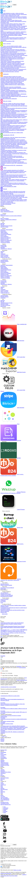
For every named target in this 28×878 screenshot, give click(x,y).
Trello (2, 787)
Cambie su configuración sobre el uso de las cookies (13, 875)
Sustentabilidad (4, 758)
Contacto (2, 755)
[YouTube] (5, 831)
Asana (2, 782)
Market (2, 795)
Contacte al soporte (4, 763)
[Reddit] (4, 842)
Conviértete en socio (5, 803)
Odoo (2, 792)
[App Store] (4, 817)
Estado (2, 766)
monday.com (3, 784)
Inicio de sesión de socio (6, 804)
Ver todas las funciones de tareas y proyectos (10, 71)
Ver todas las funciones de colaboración (9, 98)
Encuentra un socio (4, 802)
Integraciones (3, 306)
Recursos (2, 775)
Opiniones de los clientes (6, 772)
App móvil (3, 796)
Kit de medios (3, 754)
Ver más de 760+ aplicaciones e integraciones (10, 580)
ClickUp (2, 783)
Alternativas (3, 773)
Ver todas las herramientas (6, 204)
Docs (2, 780)
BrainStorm (19, 666)
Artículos (2, 769)
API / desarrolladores (5, 798)
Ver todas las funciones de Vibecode (8, 203)
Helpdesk (2, 760)
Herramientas (3, 752)
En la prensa (3, 756)
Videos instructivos (4, 762)
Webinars (2, 761)
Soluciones (3, 770)
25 (5, 736)
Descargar (3, 779)
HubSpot (2, 788)
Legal (4, 806)
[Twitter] (4, 828)
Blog (2, 636)
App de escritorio (4, 797)
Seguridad (5, 811)
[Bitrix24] (6, 2)
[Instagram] (4, 835)
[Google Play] (5, 820)
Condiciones (5, 807)
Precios (2, 205)
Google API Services (5, 799)
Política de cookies (17, 870)
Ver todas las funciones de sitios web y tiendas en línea (12, 132)
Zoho (2, 785)
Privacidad (5, 809)
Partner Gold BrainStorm (22, 680)
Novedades (3, 655)
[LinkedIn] (4, 838)
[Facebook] (4, 824)
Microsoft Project (4, 789)
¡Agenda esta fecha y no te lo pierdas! (8, 686)
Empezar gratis (4, 3)
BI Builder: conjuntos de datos (7, 723)
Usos (2, 774)
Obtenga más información (6, 873)
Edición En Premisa (5, 777)
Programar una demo (5, 765)
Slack (2, 790)
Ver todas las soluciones (5, 305)
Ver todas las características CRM (7, 41)
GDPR (4, 810)
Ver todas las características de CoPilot (8, 186)
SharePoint (3, 791)
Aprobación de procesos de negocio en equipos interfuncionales (14, 719)
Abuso (4, 812)
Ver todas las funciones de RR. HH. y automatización (11, 165)
